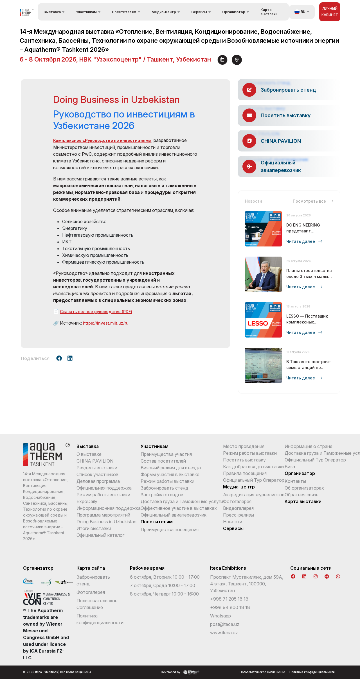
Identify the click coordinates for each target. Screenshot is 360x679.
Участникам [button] (86, 12)
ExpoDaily (86, 501)
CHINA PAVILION (94, 461)
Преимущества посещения (170, 529)
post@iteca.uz (224, 624)
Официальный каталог (100, 535)
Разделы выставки (96, 467)
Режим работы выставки (103, 494)
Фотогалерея (237, 501)
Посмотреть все (310, 201)
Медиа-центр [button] (164, 12)
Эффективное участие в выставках (179, 508)
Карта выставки (268, 12)
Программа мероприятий (103, 515)
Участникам (154, 446)
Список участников (97, 474)
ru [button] (303, 12)
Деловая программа (98, 481)
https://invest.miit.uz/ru (106, 323)
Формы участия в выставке (170, 474)
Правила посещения (245, 473)
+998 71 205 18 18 (229, 599)
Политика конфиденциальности (312, 672)
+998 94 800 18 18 (230, 607)
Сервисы (233, 528)
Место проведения (243, 446)
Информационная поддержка (108, 508)
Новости (232, 521)
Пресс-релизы (238, 515)
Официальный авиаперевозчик (173, 515)
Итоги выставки (93, 528)
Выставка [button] (52, 12)
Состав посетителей (163, 461)
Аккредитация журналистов (254, 494)
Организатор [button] (233, 12)
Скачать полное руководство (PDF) (96, 311)
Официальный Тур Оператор (253, 480)
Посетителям (157, 521)
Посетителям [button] (124, 12)
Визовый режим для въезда (171, 467)
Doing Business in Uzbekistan (106, 521)
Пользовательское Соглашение (262, 672)
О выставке (89, 454)
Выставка (87, 446)
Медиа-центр (239, 487)
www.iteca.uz (224, 632)
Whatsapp (220, 616)
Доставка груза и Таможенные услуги (182, 501)
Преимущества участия (166, 454)
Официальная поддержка (104, 488)
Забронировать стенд (164, 488)
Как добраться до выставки (253, 466)
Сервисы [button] (199, 12)
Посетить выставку (244, 460)
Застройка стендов (162, 494)
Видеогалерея (238, 508)
